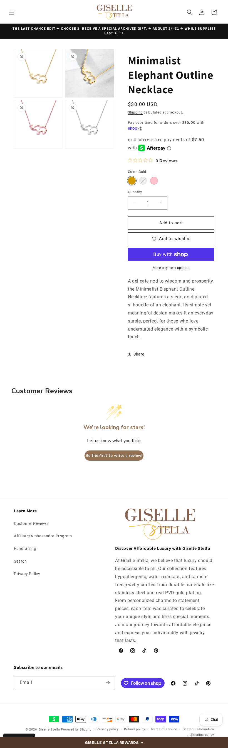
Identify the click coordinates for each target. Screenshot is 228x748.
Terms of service (164, 729)
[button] (114, 742)
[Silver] (143, 181)
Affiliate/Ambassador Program (43, 536)
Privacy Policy (27, 573)
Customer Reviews (31, 523)
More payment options (171, 268)
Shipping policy (202, 735)
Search (20, 561)
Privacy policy (107, 729)
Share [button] (138, 354)
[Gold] (132, 181)
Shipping (135, 112)
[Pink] (154, 181)
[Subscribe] (107, 682)
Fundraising (25, 548)
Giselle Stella (49, 729)
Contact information (198, 729)
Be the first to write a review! (114, 455)
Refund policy (134, 729)
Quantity (135, 192)
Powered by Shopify (76, 729)
